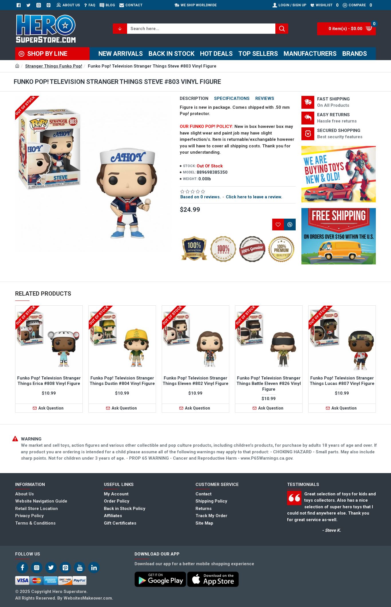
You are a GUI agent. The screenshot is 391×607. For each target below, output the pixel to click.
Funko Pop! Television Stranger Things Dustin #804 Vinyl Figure (122, 380)
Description (194, 98)
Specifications (232, 98)
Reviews (264, 98)
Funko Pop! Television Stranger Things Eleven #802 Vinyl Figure (195, 380)
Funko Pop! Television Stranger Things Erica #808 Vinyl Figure (49, 380)
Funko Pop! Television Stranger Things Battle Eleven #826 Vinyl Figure (268, 383)
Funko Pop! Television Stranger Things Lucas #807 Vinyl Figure (342, 380)
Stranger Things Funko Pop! (53, 66)
